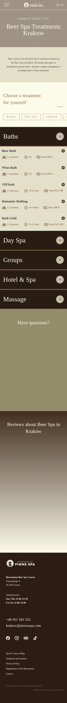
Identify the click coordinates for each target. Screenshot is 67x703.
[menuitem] (62, 5)
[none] (61, 5)
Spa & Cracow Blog (15, 653)
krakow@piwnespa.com (23, 625)
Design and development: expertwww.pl (49, 690)
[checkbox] (4, 377)
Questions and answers (16, 658)
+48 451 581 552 (18, 619)
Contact (9, 674)
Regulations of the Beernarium (20, 668)
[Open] (6, 4)
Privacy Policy (13, 663)
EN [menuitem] (62, 5)
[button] (33, 136)
